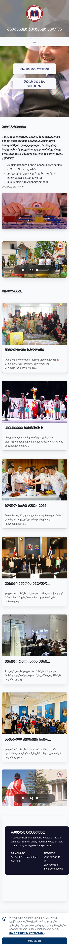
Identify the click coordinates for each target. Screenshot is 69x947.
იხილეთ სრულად (13, 186)
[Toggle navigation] (34, 41)
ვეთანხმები (34, 940)
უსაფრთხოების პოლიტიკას (26, 932)
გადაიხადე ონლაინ (34, 68)
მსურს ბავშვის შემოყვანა (34, 84)
